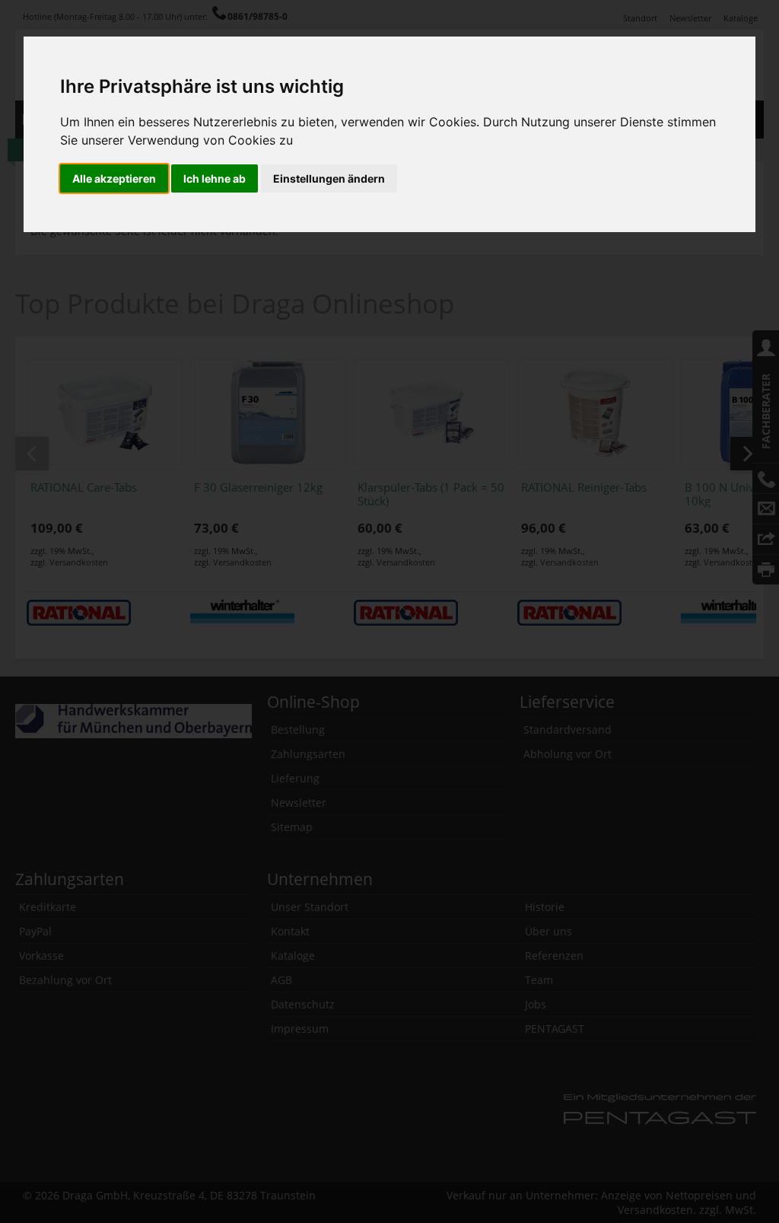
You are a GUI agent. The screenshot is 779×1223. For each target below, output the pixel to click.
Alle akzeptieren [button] (114, 178)
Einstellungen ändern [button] (329, 178)
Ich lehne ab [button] (214, 178)
